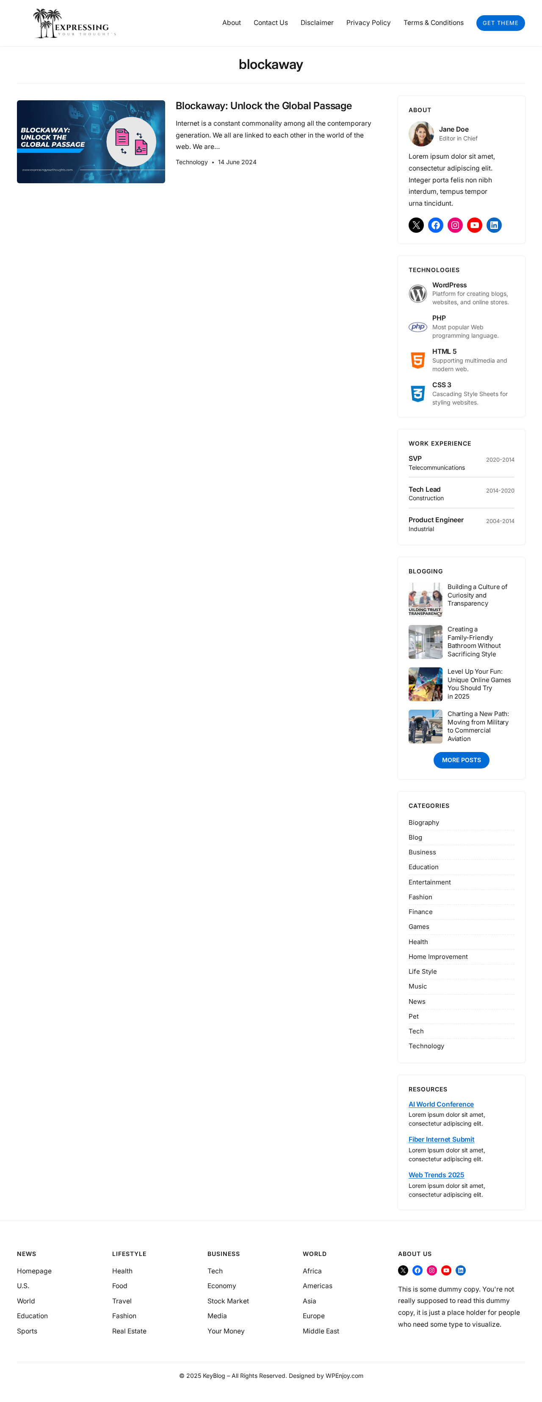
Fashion (420, 897)
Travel (122, 1301)
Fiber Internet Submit (442, 1139)
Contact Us (271, 23)
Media (217, 1316)
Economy (221, 1286)
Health (418, 942)
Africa (312, 1271)
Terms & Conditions (434, 23)
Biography (424, 822)
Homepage (34, 1271)
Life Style (423, 971)
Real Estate (129, 1331)
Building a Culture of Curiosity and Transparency (478, 595)
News (417, 1001)
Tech (416, 1031)
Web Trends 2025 (437, 1175)
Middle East (321, 1331)
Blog (415, 837)
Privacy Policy (368, 23)
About (231, 23)
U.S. (23, 1286)
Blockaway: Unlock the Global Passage (264, 106)
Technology (192, 161)
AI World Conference (441, 1104)
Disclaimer (317, 23)
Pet (414, 1016)
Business (422, 852)
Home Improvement (438, 957)
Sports (27, 1331)
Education (424, 867)
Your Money (226, 1331)
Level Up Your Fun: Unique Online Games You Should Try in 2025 (479, 683)
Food (119, 1286)
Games (419, 927)
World (26, 1301)
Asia (309, 1301)
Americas (317, 1286)
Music (418, 986)
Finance (421, 912)
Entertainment (430, 882)
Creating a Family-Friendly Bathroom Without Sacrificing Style (474, 641)
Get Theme (501, 22)
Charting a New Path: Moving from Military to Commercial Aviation (478, 726)
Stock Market (228, 1301)
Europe (314, 1316)
